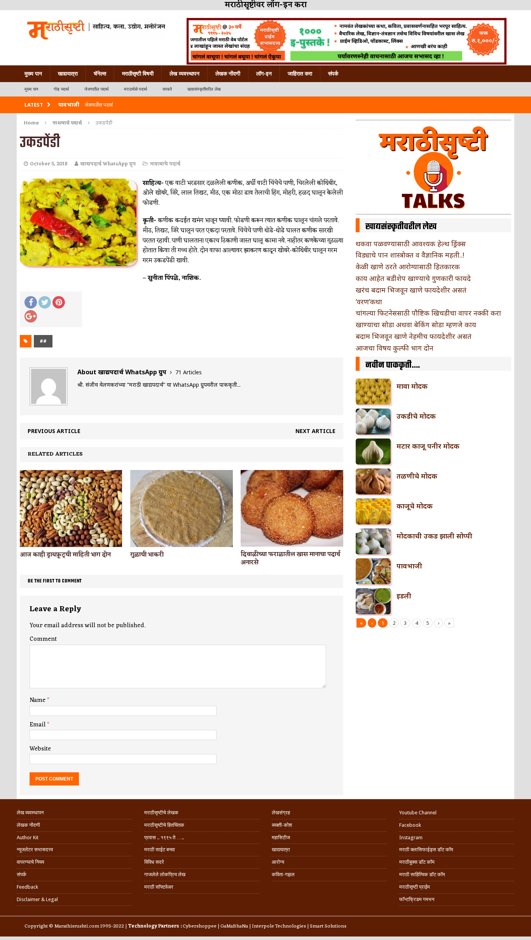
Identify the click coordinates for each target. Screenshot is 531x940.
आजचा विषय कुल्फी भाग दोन (394, 347)
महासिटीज (281, 837)
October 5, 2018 (49, 164)
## (43, 341)
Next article (315, 431)
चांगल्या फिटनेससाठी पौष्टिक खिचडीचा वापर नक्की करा (428, 312)
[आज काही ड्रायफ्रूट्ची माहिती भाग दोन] (71, 542)
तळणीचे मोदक (417, 476)
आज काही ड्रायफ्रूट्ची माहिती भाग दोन (65, 554)
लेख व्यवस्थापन (184, 73)
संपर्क (333, 73)
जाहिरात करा (300, 73)
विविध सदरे (154, 862)
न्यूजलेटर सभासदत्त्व (35, 849)
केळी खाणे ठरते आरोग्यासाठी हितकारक (408, 266)
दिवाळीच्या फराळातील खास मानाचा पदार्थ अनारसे (290, 558)
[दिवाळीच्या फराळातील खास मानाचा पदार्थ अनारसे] (292, 542)
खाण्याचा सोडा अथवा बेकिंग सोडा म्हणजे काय (416, 324)
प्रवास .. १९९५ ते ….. (164, 837)
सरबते (167, 89)
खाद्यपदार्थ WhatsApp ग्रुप (108, 164)
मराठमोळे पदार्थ (135, 89)
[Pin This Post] (58, 302)
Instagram (411, 837)
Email (38, 724)
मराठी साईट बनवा (159, 849)
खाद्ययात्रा (68, 73)
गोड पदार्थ (61, 89)
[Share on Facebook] (30, 302)
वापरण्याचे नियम (30, 862)
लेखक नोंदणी (227, 73)
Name (38, 700)
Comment (43, 639)
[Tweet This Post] (44, 302)
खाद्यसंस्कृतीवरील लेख (204, 89)
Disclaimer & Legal (37, 899)
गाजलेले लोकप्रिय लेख (164, 874)
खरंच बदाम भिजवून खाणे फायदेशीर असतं (411, 290)
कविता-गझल (283, 874)
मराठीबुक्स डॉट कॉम (417, 862)
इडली (404, 595)
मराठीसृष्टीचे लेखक (161, 812)
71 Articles (188, 372)
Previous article (54, 431)
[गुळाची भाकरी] (181, 542)
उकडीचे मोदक (416, 416)
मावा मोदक (412, 386)
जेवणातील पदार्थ (96, 89)
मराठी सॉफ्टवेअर (158, 887)
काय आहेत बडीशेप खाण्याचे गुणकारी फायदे (413, 278)
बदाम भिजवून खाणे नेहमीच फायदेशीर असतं (414, 336)
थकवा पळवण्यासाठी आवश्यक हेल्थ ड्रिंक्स (411, 243)
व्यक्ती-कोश (282, 825)
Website (40, 749)
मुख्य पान (33, 73)
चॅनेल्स (100, 73)
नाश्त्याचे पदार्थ (165, 164)
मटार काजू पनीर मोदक (428, 446)
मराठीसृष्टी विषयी (138, 73)
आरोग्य (278, 862)
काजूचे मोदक (415, 505)
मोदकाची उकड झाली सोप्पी (434, 535)
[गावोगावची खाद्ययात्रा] (95, 29)
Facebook (410, 825)
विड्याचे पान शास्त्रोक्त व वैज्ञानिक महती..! (410, 255)
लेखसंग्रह (281, 812)
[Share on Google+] (30, 316)
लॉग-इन (264, 73)
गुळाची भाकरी (147, 554)
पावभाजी (409, 565)
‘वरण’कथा (369, 301)
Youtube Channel (418, 812)
